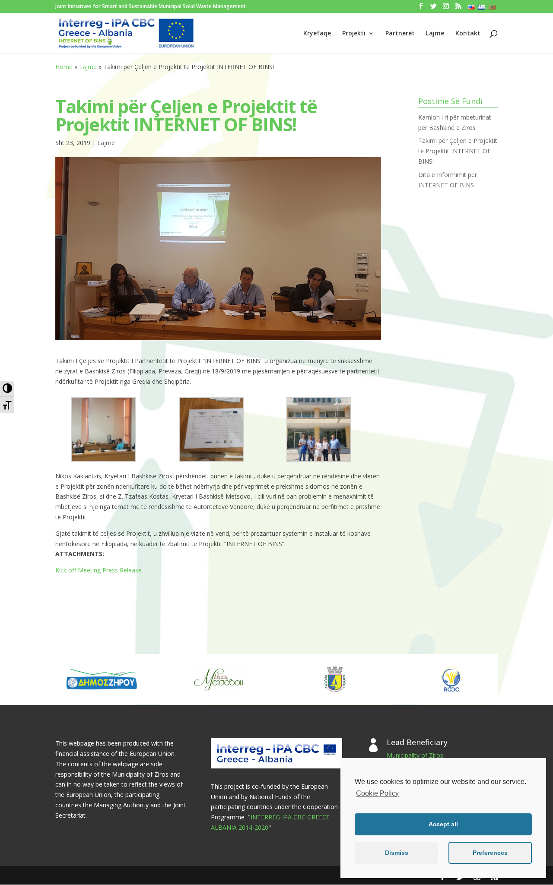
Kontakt (467, 33)
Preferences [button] (490, 852)
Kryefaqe (317, 33)
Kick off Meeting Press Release (98, 570)
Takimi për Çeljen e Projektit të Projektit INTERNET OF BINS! (457, 150)
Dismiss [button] (396, 852)
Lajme (435, 33)
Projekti (353, 33)
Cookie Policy (377, 793)
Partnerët (400, 33)
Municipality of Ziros (415, 755)
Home (64, 67)
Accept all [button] (443, 824)
